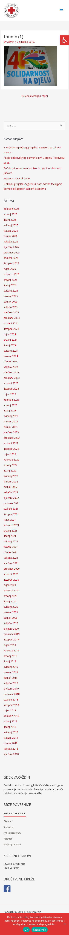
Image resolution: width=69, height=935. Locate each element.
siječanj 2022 (11, 497)
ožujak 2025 (11, 301)
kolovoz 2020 (11, 590)
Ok (26, 929)
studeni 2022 (11, 443)
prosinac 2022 (12, 437)
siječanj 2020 (11, 628)
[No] (64, 924)
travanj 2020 (11, 612)
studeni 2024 (11, 323)
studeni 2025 (11, 257)
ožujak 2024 (11, 361)
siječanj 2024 (11, 372)
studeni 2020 (11, 574)
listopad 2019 (11, 639)
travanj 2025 (11, 296)
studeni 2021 (11, 508)
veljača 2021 (11, 557)
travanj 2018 (11, 737)
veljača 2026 (11, 241)
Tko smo (8, 821)
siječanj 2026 (11, 247)
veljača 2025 (11, 307)
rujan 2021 (10, 519)
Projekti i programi (12, 833)
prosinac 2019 (12, 634)
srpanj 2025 (10, 279)
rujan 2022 (10, 454)
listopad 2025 (11, 263)
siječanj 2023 (11, 432)
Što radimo (9, 827)
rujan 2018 (10, 710)
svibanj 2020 (11, 606)
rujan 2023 (10, 394)
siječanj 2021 (11, 563)
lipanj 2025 (10, 285)
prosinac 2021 (12, 503)
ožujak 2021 (11, 552)
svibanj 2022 (11, 476)
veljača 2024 (11, 367)
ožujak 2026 (11, 236)
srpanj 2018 (10, 721)
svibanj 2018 (11, 732)
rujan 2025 (10, 268)
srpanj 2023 (10, 405)
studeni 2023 (11, 383)
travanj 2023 (11, 421)
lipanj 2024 (10, 345)
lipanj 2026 (10, 219)
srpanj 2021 (10, 530)
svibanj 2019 (11, 666)
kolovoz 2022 (11, 459)
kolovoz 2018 (11, 716)
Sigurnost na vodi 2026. (17, 178)
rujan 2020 (10, 585)
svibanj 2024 (11, 350)
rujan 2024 (10, 334)
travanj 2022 (11, 481)
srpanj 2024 (10, 339)
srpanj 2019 (10, 656)
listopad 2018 (11, 705)
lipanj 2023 (10, 410)
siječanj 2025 (11, 312)
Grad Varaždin (11, 867)
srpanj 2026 (10, 214)
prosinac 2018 (12, 694)
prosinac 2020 (12, 568)
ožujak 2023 (11, 427)
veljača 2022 (11, 492)
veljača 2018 (11, 748)
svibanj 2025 (11, 290)
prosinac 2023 (12, 378)
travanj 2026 (11, 230)
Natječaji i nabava (12, 844)
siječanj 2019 (11, 688)
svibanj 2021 (11, 541)
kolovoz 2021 (11, 525)
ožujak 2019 (11, 677)
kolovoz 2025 (11, 274)
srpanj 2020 (10, 596)
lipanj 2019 (10, 661)
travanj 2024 (11, 356)
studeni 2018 (11, 699)
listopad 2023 (11, 388)
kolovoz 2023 (11, 399)
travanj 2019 (11, 672)
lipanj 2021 (10, 536)
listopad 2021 (11, 514)
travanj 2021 (11, 547)
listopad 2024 (11, 329)
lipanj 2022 (10, 470)
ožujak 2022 (11, 486)
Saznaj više (39, 929)
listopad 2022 (11, 448)
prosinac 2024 (12, 318)
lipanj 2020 (10, 601)
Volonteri (8, 838)
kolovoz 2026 (11, 208)
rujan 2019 (10, 645)
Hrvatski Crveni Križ (14, 863)
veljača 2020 (11, 623)
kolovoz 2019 (11, 650)
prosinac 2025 (12, 252)
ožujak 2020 (11, 617)
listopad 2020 (11, 579)
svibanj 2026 (11, 225)
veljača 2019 (11, 683)
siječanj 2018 (11, 754)
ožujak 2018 (11, 743)
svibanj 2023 (11, 416)
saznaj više (35, 793)
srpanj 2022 (10, 465)
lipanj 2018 (10, 726)
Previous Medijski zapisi (34, 96)
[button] (64, 40)
